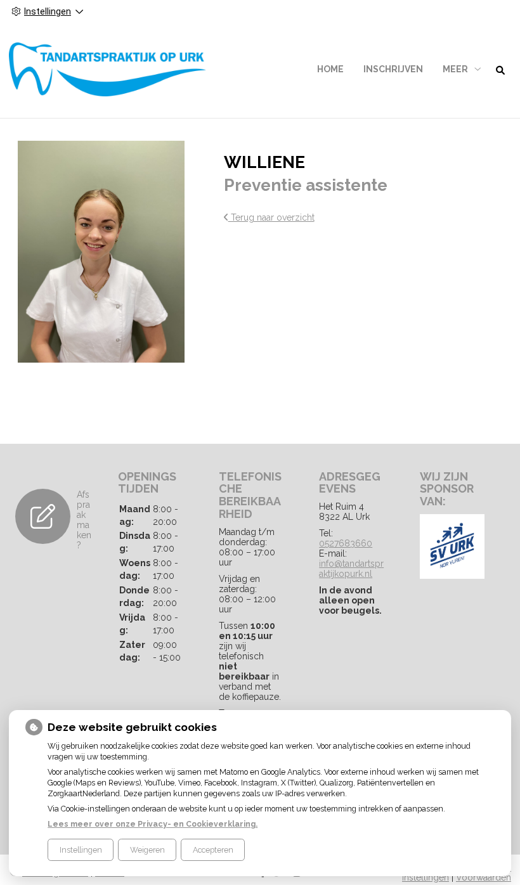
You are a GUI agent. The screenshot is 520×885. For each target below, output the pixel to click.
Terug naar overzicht (271, 217)
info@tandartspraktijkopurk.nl (351, 569)
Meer (455, 69)
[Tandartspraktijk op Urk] (108, 69)
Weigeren (147, 850)
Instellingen (81, 850)
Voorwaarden (483, 877)
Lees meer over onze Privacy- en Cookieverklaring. (152, 824)
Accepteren (213, 850)
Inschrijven (393, 69)
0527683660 (345, 543)
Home (330, 69)
